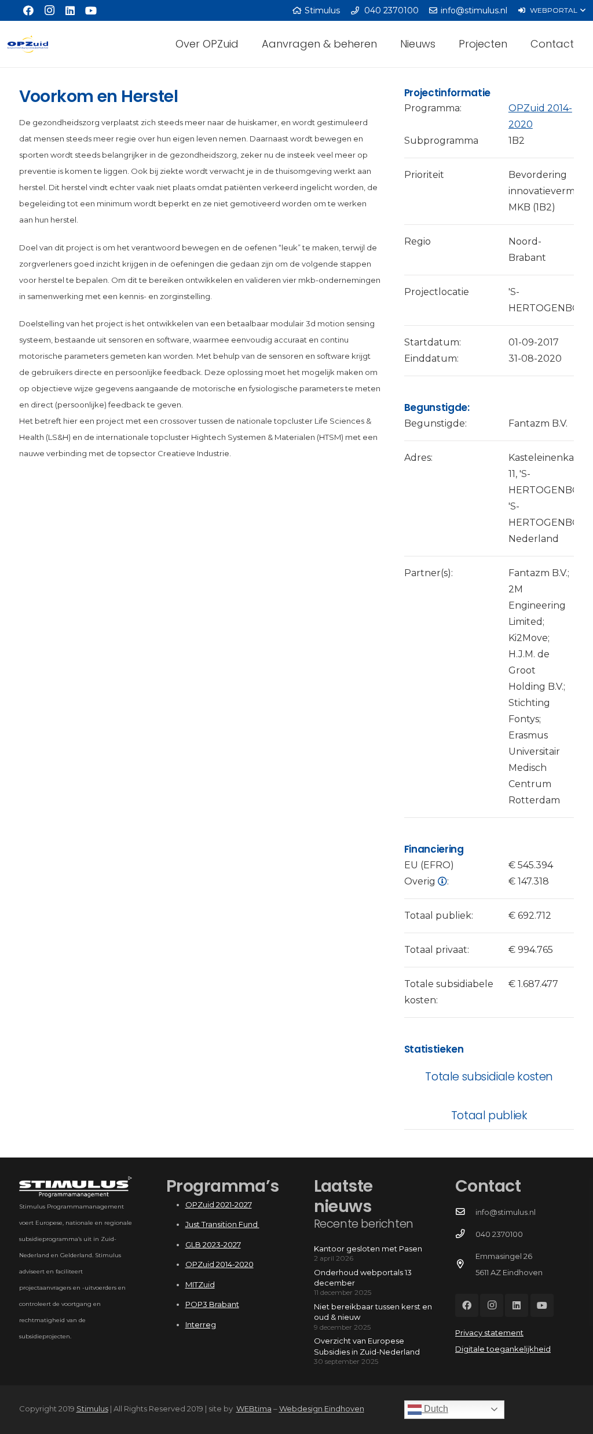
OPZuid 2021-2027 (218, 1204)
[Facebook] (28, 10)
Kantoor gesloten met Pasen (368, 1248)
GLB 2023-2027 (213, 1244)
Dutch (435, 1409)
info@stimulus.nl (505, 1212)
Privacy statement (489, 1332)
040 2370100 (499, 1234)
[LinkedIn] (70, 10)
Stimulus (92, 1408)
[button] (551, 10)
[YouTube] (90, 10)
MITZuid (200, 1284)
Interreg (200, 1324)
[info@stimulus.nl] (465, 1212)
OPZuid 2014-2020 (219, 1264)
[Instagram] (49, 10)
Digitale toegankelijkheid (503, 1348)
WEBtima (254, 1408)
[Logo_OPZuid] (28, 44)
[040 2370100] (465, 1234)
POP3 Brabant (212, 1304)
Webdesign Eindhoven (321, 1408)
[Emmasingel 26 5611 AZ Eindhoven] (465, 1264)
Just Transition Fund (222, 1224)
